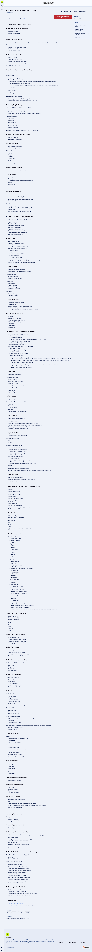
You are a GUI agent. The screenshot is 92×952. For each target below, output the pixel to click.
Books (8, 912)
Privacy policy (61, 942)
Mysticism (28, 912)
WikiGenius (8, 939)
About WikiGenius (72, 942)
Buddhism (21, 912)
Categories (8, 910)
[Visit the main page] (2, 2)
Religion (14, 912)
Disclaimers (82, 942)
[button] (80, 26)
